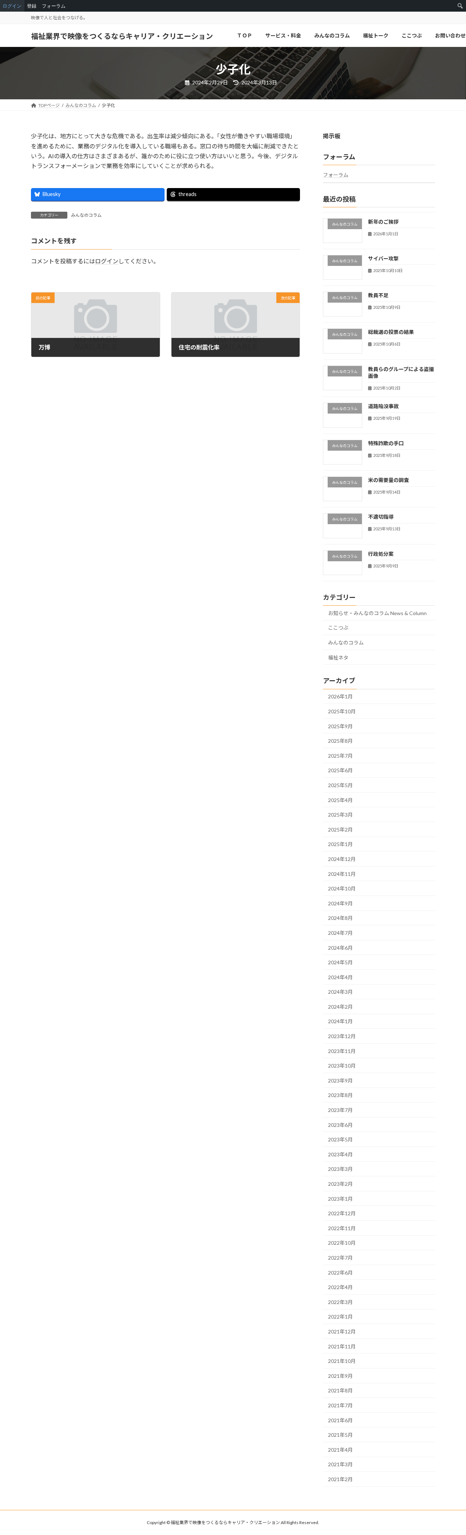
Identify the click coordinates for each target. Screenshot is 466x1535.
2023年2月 (340, 1184)
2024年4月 (340, 977)
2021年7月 (340, 1405)
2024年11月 (342, 874)
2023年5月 (340, 1140)
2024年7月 (340, 933)
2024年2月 (340, 1007)
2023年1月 (340, 1199)
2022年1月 (340, 1317)
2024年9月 (340, 903)
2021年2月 (340, 1479)
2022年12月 (342, 1214)
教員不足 (378, 295)
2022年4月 (340, 1287)
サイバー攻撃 (383, 258)
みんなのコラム (86, 215)
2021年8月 (340, 1391)
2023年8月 (340, 1095)
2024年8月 (340, 918)
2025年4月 (340, 800)
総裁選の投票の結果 (391, 332)
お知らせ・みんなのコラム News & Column (377, 613)
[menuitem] (460, 6)
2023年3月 (340, 1169)
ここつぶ (338, 628)
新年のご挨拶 (383, 222)
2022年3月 (340, 1302)
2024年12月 (342, 859)
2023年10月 (342, 1066)
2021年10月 (342, 1361)
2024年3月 (340, 992)
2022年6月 (340, 1272)
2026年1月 (340, 697)
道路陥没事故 (383, 406)
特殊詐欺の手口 (386, 443)
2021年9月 (340, 1376)
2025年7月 (340, 756)
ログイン (106, 261)
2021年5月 (340, 1435)
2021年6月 (340, 1420)
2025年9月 (340, 726)
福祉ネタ (338, 657)
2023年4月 (340, 1154)
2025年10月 (342, 711)
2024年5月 (340, 963)
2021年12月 (342, 1331)
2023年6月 (340, 1125)
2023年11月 (342, 1051)
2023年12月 (342, 1036)
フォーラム (335, 175)
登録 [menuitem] (31, 6)
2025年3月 (340, 815)
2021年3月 (340, 1465)
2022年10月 (342, 1243)
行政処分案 (381, 554)
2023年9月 (340, 1080)
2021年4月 (340, 1450)
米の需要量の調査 (388, 480)
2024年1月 (340, 1021)
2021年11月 (342, 1346)
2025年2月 (340, 829)
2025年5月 (340, 785)
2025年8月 (340, 741)
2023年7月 (340, 1110)
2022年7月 (340, 1258)
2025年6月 (340, 771)
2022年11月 (342, 1228)
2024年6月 (340, 948)
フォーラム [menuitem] (54, 6)
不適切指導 (381, 517)
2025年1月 (340, 844)
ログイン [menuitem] (12, 6)
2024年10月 (342, 889)
